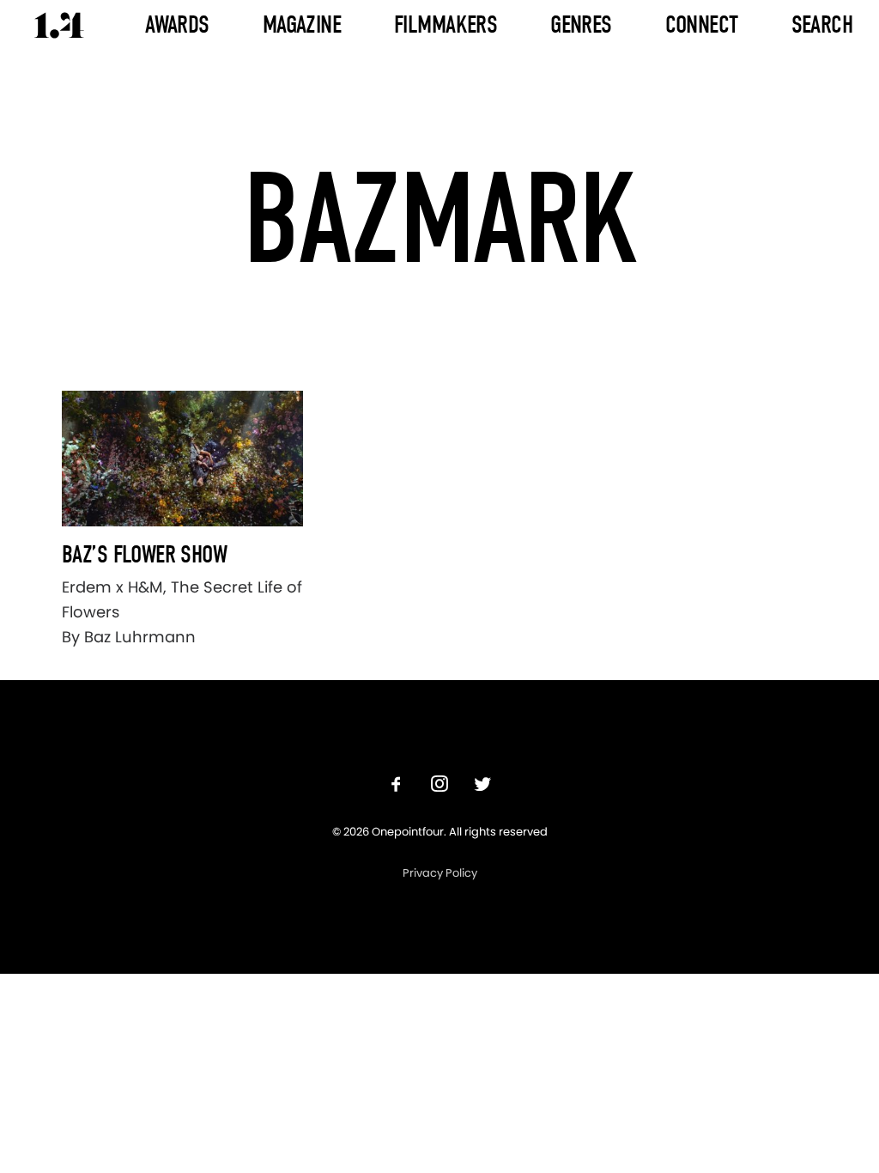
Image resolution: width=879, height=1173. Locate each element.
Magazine (302, 24)
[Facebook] (396, 786)
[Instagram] (439, 786)
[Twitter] (482, 786)
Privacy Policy (440, 873)
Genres (581, 24)
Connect (701, 24)
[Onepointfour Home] (59, 25)
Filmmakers (445, 24)
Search (822, 24)
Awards (177, 24)
